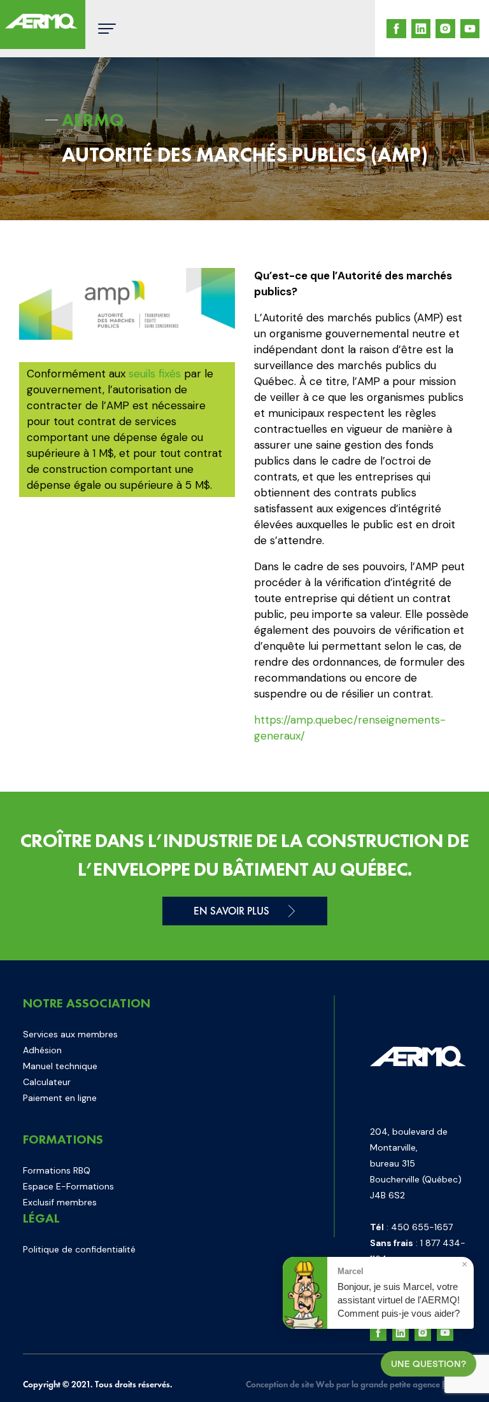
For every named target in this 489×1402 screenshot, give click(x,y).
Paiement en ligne (60, 1098)
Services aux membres (70, 1034)
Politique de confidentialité (79, 1249)
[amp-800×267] (127, 304)
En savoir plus (231, 911)
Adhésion (42, 1050)
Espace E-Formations (68, 1186)
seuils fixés (155, 374)
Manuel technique (60, 1066)
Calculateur (47, 1082)
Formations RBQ (56, 1170)
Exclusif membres (60, 1202)
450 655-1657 (422, 1227)
